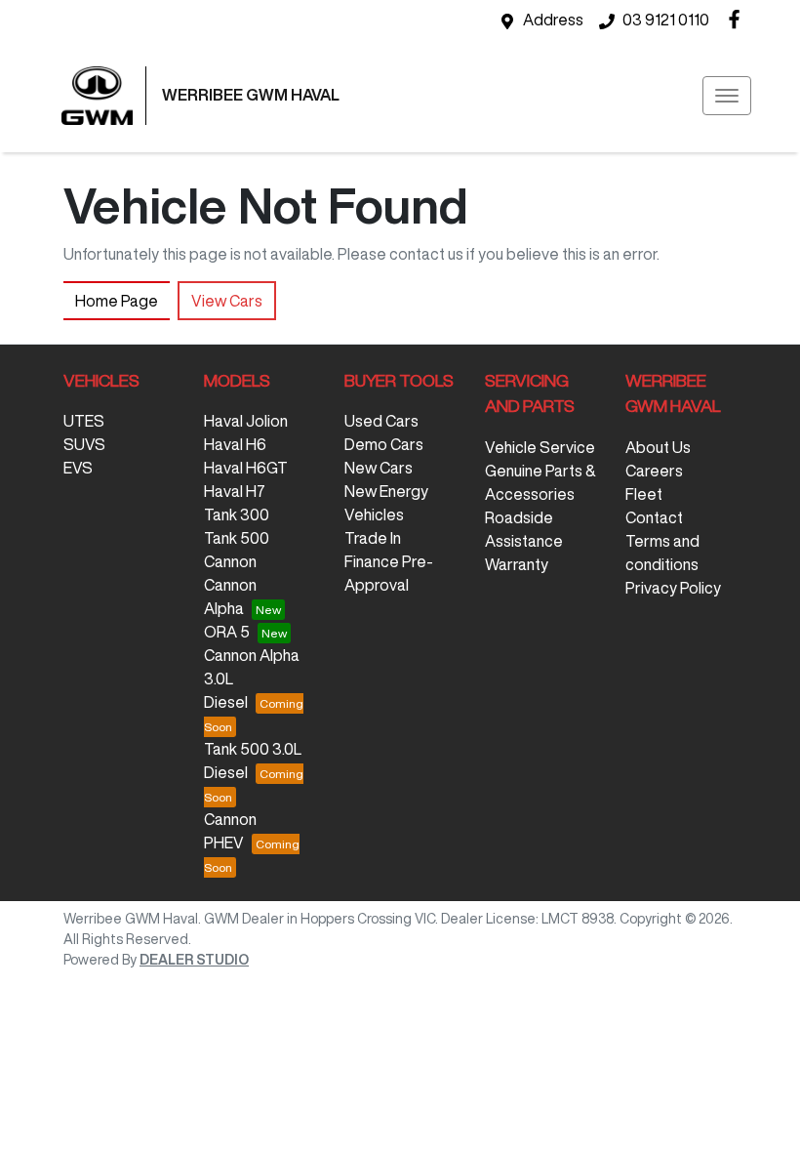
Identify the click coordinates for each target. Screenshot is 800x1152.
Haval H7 (234, 491)
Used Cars (381, 421)
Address (553, 19)
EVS (78, 467)
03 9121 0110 (665, 19)
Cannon (230, 561)
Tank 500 (236, 538)
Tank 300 (236, 514)
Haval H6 (235, 444)
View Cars (226, 301)
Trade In (372, 538)
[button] (726, 95)
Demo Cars (383, 444)
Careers (654, 470)
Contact (654, 517)
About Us (658, 447)
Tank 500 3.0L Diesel (252, 760)
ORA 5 (227, 631)
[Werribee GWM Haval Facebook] (738, 19)
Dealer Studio (194, 960)
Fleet (643, 494)
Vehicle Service (540, 447)
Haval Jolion (246, 421)
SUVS (84, 444)
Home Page (116, 301)
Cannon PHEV (230, 830)
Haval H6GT (246, 467)
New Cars (378, 467)
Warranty (516, 564)
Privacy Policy (673, 588)
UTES (83, 421)
